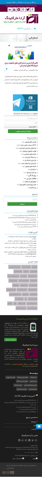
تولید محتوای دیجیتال (29, 151)
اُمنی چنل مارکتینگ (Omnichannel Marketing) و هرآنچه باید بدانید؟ (22, 218)
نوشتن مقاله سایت (33, 285)
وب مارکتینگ (33, 377)
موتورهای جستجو (30, 181)
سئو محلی (10, 303)
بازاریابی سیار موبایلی (21, 389)
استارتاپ (16, 70)
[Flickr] (22, 440)
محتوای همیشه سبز (19, 299)
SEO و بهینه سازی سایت (28, 145)
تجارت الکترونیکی (33, 70)
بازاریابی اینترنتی (32, 389)
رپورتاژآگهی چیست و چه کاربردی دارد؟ (26, 411)
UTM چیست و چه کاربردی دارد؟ (26, 226)
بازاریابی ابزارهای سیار (29, 163)
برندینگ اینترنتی (23, 70)
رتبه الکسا (33, 188)
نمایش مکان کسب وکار (32, 308)
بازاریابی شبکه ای (30, 160)
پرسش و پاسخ (31, 172)
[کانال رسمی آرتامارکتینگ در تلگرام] (25, 103)
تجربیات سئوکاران (21, 303)
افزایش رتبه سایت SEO (22, 381)
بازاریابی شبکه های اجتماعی (15, 294)
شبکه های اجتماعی (30, 154)
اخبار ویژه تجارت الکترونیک (27, 184)
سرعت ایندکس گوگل (32, 276)
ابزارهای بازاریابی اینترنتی (27, 148)
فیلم (35, 425)
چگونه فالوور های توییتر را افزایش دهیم (15, 251)
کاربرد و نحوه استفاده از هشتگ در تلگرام (22, 237)
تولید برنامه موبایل (10, 377)
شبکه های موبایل (30, 166)
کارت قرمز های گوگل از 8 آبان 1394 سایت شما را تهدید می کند (20, 244)
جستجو (22, 203)
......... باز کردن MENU (26, 28)
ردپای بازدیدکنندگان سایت (14, 267)
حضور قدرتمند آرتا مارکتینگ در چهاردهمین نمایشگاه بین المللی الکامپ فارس (21, 6)
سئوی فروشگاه (16, 285)
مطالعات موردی (31, 178)
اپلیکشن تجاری (23, 276)
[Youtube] (14, 9)
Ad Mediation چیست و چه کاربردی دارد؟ (24, 215)
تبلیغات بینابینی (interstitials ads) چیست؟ (24, 222)
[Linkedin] (10, 9)
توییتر (15, 303)
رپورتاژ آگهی (32, 175)
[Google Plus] (23, 9)
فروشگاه (33, 421)
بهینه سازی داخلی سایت (32, 303)
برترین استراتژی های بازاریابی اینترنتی (25, 224)
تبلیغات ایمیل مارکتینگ (22, 377)
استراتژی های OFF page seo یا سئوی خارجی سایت (22, 255)
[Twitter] (28, 9)
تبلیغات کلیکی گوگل (33, 290)
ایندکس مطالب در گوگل (21, 308)
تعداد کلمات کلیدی (18, 271)
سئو (26, 299)
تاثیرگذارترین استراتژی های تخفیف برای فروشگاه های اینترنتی (21, 64)
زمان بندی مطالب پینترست (13, 276)
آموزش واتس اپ (33, 271)
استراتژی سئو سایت (13, 281)
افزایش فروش (25, 294)
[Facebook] (32, 9)
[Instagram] (19, 9)
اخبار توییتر (26, 271)
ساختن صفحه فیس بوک (22, 290)
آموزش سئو (34, 267)
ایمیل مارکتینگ (33, 281)
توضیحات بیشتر (10, 339)
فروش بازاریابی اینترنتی (23, 281)
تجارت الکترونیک (24, 285)
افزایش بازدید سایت (26, 267)
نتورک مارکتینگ (33, 294)
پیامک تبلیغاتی (33, 381)
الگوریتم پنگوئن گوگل (11, 290)
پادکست (33, 429)
